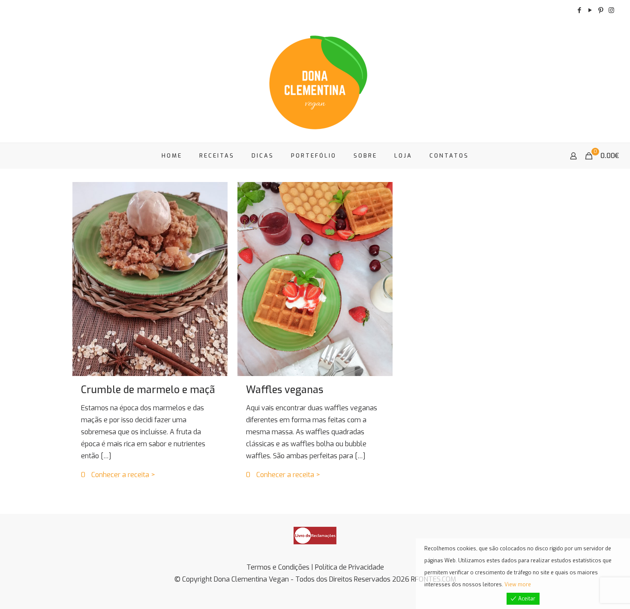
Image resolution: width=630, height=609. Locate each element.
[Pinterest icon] (600, 10)
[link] (315, 535)
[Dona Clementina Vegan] (315, 81)
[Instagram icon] (611, 10)
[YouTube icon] (590, 10)
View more (517, 584)
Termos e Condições (277, 567)
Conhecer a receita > (123, 474)
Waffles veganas (284, 390)
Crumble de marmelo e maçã (148, 390)
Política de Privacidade (349, 567)
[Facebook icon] (579, 10)
